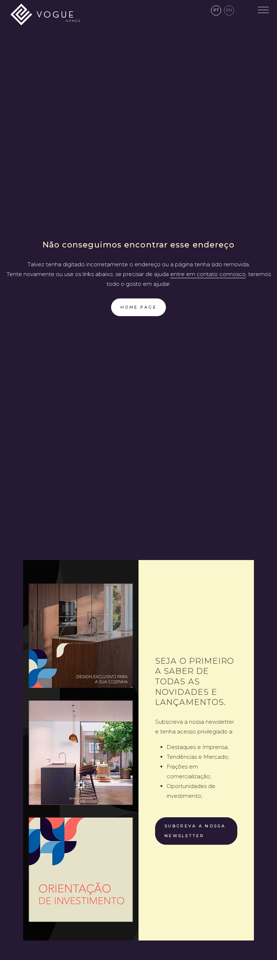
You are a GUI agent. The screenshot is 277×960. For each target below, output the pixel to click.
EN (229, 10)
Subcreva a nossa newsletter (194, 830)
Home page (138, 307)
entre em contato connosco (208, 274)
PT (216, 10)
